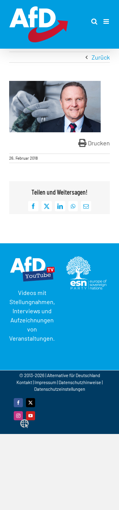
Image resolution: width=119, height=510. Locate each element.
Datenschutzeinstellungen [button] (59, 389)
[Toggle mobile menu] (106, 21)
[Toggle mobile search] (94, 21)
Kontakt (24, 382)
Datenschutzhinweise (80, 382)
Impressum (45, 382)
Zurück (101, 57)
